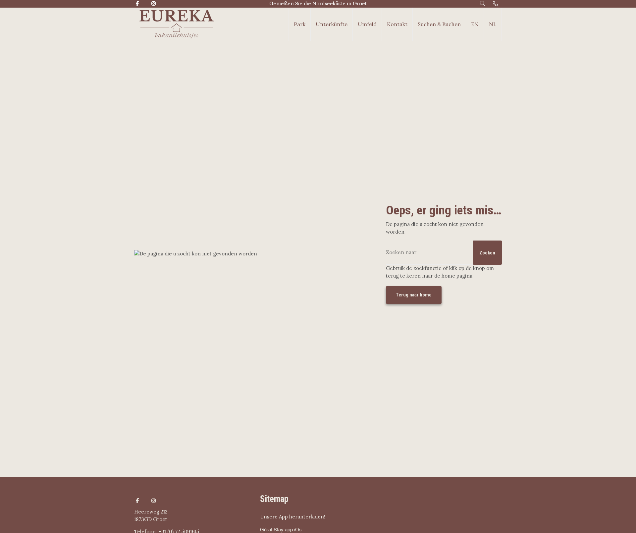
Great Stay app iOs (281, 529)
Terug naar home (414, 295)
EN (475, 24)
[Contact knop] (495, 4)
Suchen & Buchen (439, 24)
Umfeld (367, 24)
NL (493, 24)
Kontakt (397, 24)
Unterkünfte (331, 24)
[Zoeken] (483, 4)
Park (299, 24)
